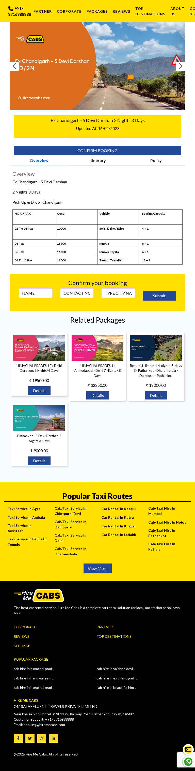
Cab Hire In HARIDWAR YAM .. (34, 678)
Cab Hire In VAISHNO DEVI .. (115, 668)
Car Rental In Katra (117, 517)
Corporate (69, 11)
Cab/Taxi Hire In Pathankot (161, 533)
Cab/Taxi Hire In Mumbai (161, 511)
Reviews (21, 636)
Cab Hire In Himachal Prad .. (34, 668)
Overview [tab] (39, 160)
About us (177, 11)
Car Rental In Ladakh (118, 534)
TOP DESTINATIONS (150, 11)
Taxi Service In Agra (24, 509)
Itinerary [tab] (97, 160)
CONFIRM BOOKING (97, 150)
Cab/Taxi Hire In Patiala (161, 546)
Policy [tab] (156, 160)
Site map (22, 646)
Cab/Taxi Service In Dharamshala (70, 551)
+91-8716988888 (19, 11)
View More (97, 568)
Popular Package (31, 659)
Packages (97, 11)
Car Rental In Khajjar (118, 526)
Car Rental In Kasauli (118, 509)
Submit (159, 295)
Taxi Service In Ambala (26, 517)
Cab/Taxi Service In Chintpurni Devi (70, 511)
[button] (23, 66)
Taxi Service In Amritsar (19, 528)
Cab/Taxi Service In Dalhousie (70, 524)
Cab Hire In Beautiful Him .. (116, 687)
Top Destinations (114, 636)
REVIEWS (121, 11)
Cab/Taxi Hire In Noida (167, 522)
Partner (43, 11)
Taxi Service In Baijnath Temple (27, 541)
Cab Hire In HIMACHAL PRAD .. (34, 687)
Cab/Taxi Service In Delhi (70, 538)
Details (39, 390)
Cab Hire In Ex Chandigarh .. (117, 678)
